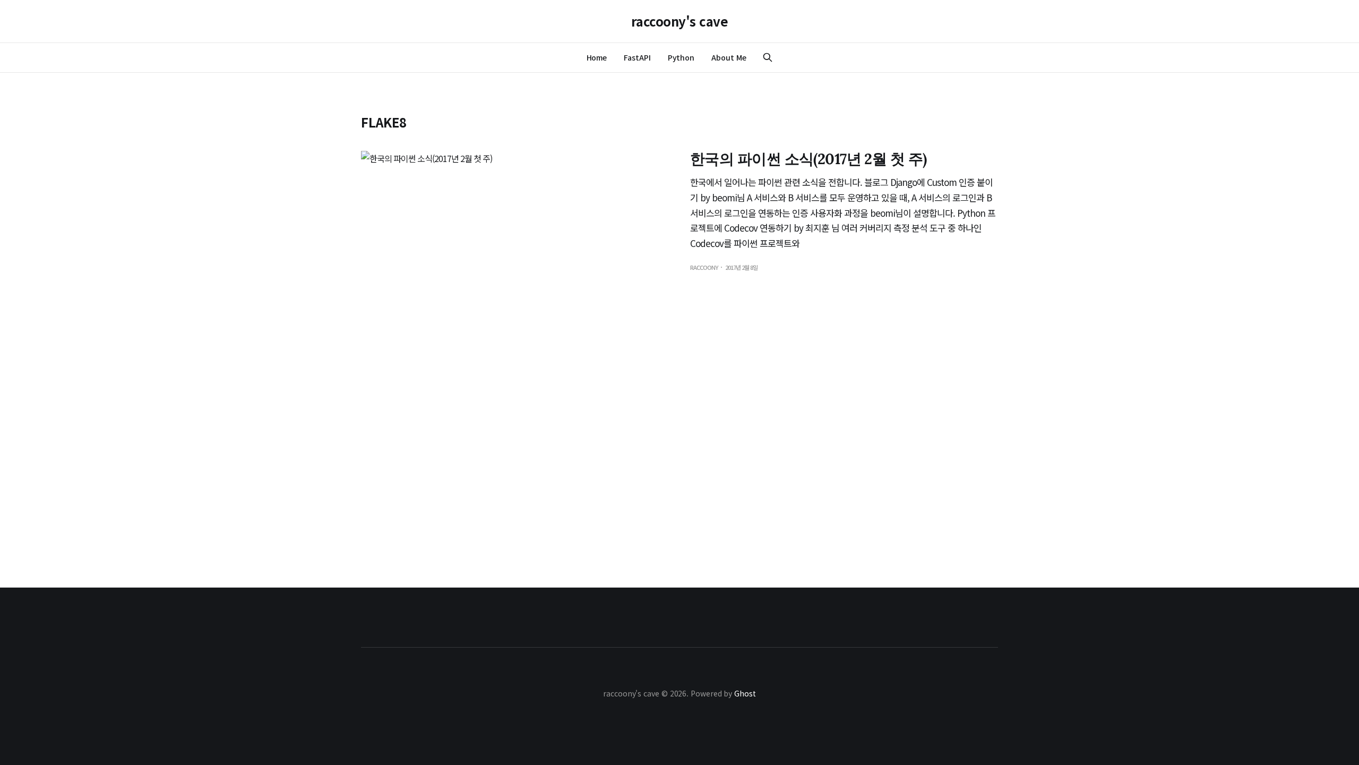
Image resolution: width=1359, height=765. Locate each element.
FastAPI (637, 57)
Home (597, 57)
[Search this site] (768, 57)
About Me (728, 57)
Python (681, 57)
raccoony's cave (679, 21)
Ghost (745, 693)
